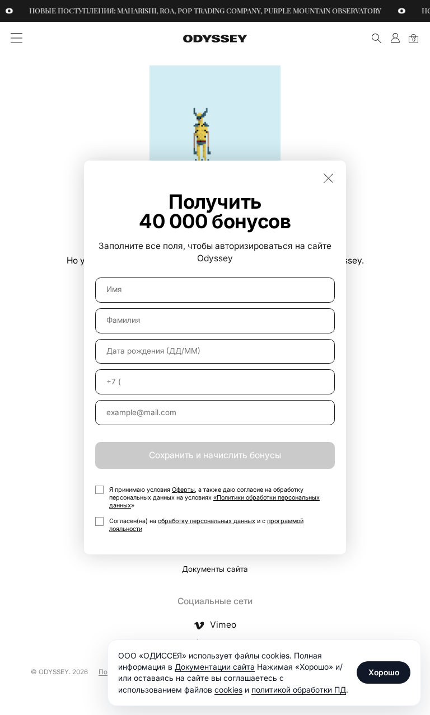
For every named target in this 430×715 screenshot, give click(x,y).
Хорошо (383, 672)
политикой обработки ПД (298, 689)
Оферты (183, 489)
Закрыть (328, 177)
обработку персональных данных (206, 521)
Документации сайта (215, 666)
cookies (228, 689)
